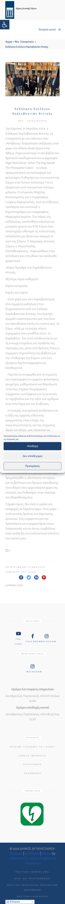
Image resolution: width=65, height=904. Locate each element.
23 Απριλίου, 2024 (14, 585)
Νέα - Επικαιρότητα (24, 42)
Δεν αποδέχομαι (32, 456)
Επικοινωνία (32, 764)
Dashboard (32, 773)
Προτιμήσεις (32, 465)
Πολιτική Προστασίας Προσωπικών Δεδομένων (32, 887)
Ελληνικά (14, 901)
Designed (16, 853)
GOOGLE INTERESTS (32, 756)
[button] (4, 24)
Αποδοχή (32, 446)
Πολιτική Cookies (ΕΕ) (32, 872)
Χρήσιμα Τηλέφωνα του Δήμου (32, 747)
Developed (32, 853)
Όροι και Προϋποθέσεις (32, 878)
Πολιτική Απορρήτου (32, 896)
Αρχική (8, 42)
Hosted (47, 853)
